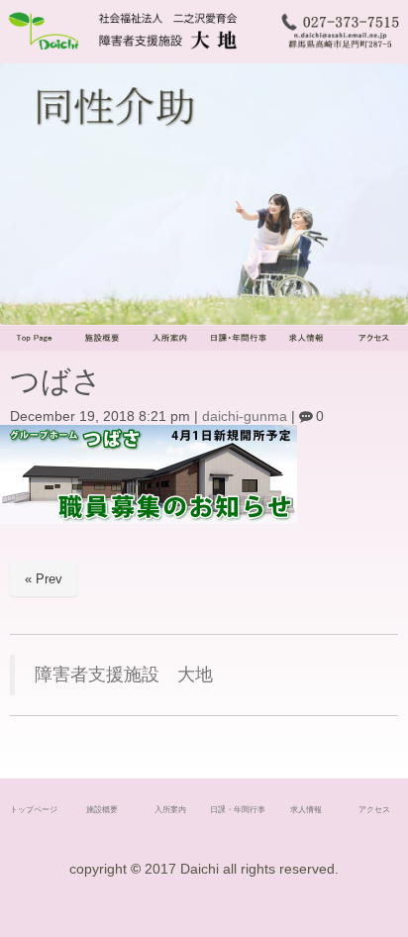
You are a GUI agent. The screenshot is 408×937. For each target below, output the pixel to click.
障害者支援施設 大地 (124, 674)
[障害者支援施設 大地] (136, 51)
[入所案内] (170, 346)
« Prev (43, 579)
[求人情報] (306, 346)
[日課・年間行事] (238, 346)
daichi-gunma (244, 416)
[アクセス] (374, 346)
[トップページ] (34, 346)
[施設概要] (102, 346)
